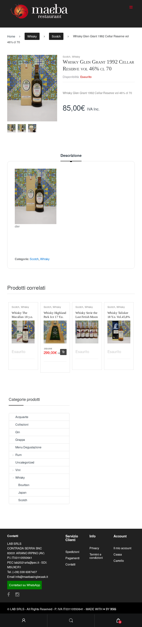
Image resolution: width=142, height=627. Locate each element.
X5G (113, 609)
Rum (18, 455)
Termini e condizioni (96, 556)
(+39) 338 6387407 (24, 572)
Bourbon (23, 485)
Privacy (94, 548)
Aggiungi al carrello (63, 352)
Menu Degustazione (28, 447)
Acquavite (21, 417)
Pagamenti (72, 558)
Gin (17, 432)
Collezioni (21, 424)
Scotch (56, 36)
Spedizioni (72, 552)
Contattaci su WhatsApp (24, 585)
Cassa (118, 554)
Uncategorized (24, 462)
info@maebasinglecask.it (31, 577)
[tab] (70, 157)
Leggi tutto (31, 351)
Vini (17, 470)
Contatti (70, 564)
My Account (23, 620)
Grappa (20, 439)
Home (11, 36)
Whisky (32, 36)
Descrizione (70, 156)
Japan (22, 492)
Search (71, 620)
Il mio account (122, 548)
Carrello (119, 560)
